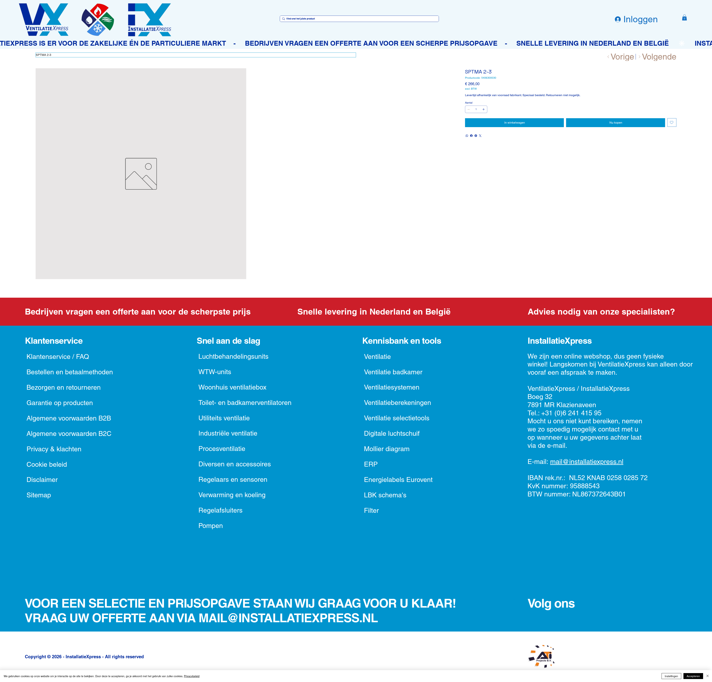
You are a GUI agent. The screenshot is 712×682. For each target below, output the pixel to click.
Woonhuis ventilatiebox (232, 387)
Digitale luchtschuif (392, 433)
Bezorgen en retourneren (64, 387)
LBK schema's (385, 495)
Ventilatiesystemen (391, 387)
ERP (371, 464)
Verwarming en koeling (232, 495)
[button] (684, 17)
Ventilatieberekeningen (397, 402)
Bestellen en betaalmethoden (70, 372)
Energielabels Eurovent (398, 479)
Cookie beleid (47, 464)
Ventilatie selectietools (396, 418)
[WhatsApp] (467, 136)
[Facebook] (471, 136)
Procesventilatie (221, 448)
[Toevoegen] (671, 122)
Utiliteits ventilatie (224, 418)
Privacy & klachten (54, 449)
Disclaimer (42, 479)
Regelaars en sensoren (232, 479)
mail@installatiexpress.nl (586, 461)
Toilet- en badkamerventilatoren (244, 402)
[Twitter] (480, 136)
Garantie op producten (60, 403)
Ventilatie (377, 356)
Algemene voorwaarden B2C (69, 433)
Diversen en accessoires (234, 464)
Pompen (210, 525)
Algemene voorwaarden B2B (69, 418)
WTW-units (214, 372)
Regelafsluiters (220, 510)
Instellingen (671, 676)
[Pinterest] (476, 136)
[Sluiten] (707, 676)
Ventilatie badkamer (393, 372)
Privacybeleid (192, 676)
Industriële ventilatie (227, 433)
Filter (371, 510)
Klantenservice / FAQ (58, 356)
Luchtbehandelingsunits (233, 356)
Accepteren (693, 676)
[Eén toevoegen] (483, 109)
